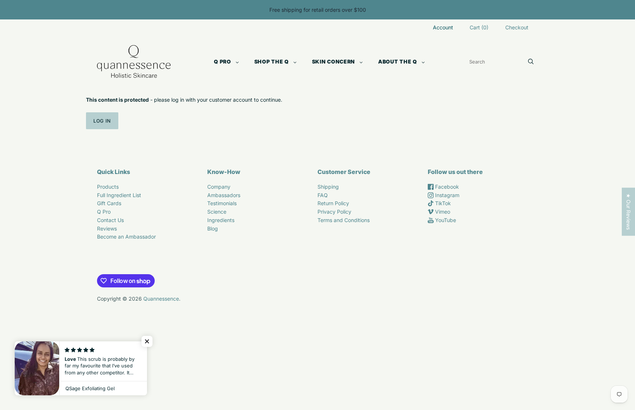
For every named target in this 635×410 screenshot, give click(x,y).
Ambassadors (223, 195)
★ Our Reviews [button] (628, 211)
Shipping (328, 187)
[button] (147, 341)
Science (216, 211)
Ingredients (220, 220)
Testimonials (222, 203)
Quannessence (161, 298)
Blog (212, 228)
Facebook (446, 187)
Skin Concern (333, 61)
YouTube (445, 220)
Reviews (107, 228)
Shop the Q (271, 61)
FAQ (323, 195)
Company (218, 187)
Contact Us (110, 220)
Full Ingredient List (119, 195)
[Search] (531, 62)
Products (108, 187)
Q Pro (222, 61)
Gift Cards (109, 203)
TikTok (442, 203)
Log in (102, 121)
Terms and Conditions (344, 220)
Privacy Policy (334, 211)
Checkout (516, 27)
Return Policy (333, 203)
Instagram (446, 195)
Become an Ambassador (126, 236)
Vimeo (442, 211)
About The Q (397, 61)
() (479, 27)
